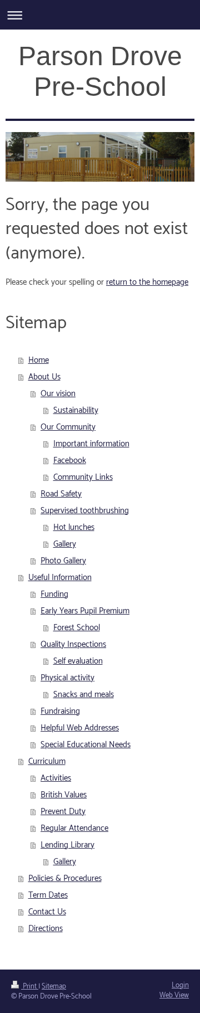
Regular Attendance (74, 828)
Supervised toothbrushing (85, 511)
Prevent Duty (63, 812)
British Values (64, 795)
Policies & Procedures (65, 878)
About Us (44, 377)
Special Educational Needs (86, 745)
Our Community (68, 427)
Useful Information (60, 578)
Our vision (58, 394)
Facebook (69, 460)
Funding (54, 594)
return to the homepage (147, 282)
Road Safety (61, 494)
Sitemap (54, 986)
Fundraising (60, 711)
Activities (56, 778)
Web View (174, 995)
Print (29, 986)
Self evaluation (78, 661)
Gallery (64, 544)
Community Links (83, 477)
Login (180, 985)
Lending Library (67, 845)
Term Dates (48, 895)
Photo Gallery (63, 561)
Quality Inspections (73, 644)
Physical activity (67, 678)
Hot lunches (73, 527)
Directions (45, 929)
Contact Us (47, 912)
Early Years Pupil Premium (85, 611)
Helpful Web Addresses (80, 728)
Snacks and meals (83, 695)
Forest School (76, 628)
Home (38, 360)
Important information (91, 444)
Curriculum (47, 761)
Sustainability (75, 410)
